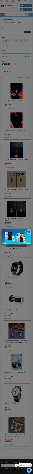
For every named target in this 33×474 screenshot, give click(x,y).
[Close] (29, 231)
